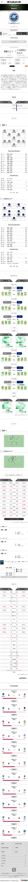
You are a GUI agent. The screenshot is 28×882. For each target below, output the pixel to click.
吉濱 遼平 (9, 257)
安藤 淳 (9, 156)
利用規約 (3, 873)
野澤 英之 (9, 168)
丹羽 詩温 (9, 186)
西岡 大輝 (9, 157)
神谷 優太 (9, 170)
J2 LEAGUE (3, 858)
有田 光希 (9, 172)
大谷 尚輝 (9, 229)
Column (3, 851)
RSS (26, 66)
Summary (3, 863)
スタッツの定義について (22, 674)
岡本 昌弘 (9, 154)
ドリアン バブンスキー (13, 263)
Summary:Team (18, 843)
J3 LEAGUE (3, 860)
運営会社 (19, 873)
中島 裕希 (9, 246)
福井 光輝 (9, 228)
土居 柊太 (9, 240)
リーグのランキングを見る (14, 519)
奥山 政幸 (9, 235)
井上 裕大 (9, 237)
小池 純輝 (9, 165)
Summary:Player (5, 847)
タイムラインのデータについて (20, 414)
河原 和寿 (9, 189)
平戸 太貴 (9, 238)
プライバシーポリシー (13, 873)
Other (2, 865)
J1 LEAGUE (3, 855)
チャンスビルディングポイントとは (19, 522)
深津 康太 (9, 233)
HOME (1, 11)
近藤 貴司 (9, 163)
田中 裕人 (9, 167)
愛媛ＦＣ (7, 51)
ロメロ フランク (11, 242)
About (16, 851)
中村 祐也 (9, 261)
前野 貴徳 (9, 159)
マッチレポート (14, 41)
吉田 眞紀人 (10, 161)
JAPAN (16, 847)
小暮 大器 (9, 182)
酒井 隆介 (9, 231)
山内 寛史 (9, 244)
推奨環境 (7, 873)
